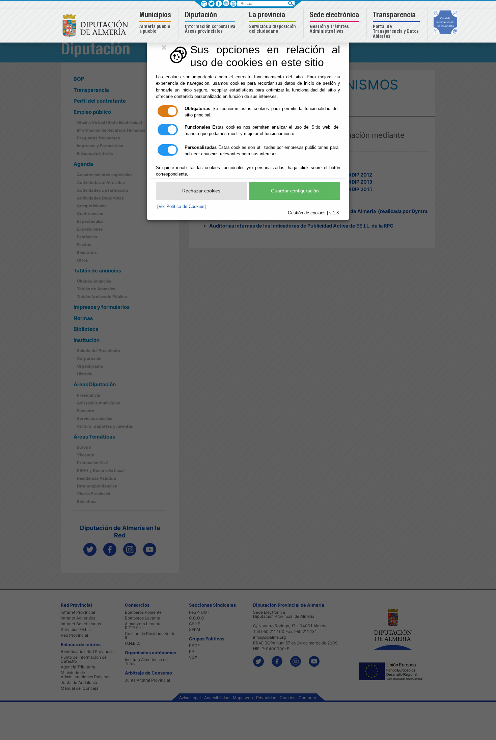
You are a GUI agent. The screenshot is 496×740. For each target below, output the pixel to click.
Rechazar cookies (201, 190)
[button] (156, 23)
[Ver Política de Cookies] (181, 206)
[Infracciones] (446, 23)
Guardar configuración (295, 190)
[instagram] (225, 3)
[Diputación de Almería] (97, 25)
